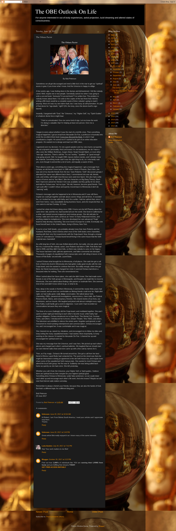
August (116, 79)
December (117, 66)
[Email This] (69, 402)
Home (70, 512)
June (115, 85)
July (114, 82)
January (116, 109)
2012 (113, 126)
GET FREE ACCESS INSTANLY (54, 467)
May (115, 97)
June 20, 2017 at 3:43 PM (60, 432)
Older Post (97, 512)
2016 (113, 113)
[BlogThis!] (72, 402)
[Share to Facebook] (76, 402)
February (116, 106)
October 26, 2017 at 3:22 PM (60, 459)
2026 (113, 35)
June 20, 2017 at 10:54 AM (60, 414)
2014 (113, 120)
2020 (113, 54)
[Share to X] (74, 402)
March (115, 103)
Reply (44, 425)
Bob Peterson (116, 137)
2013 (113, 123)
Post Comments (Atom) (55, 517)
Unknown (46, 414)
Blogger (45, 459)
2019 (113, 57)
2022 (113, 47)
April (115, 100)
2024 (113, 41)
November (117, 69)
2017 (113, 63)
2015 (113, 116)
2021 (113, 51)
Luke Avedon (47, 446)
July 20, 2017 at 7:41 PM (62, 446)
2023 (113, 44)
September (117, 75)
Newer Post (42, 512)
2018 (113, 60)
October (116, 72)
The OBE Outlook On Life (66, 11)
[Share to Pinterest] (78, 402)
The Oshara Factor (119, 88)
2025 (113, 38)
